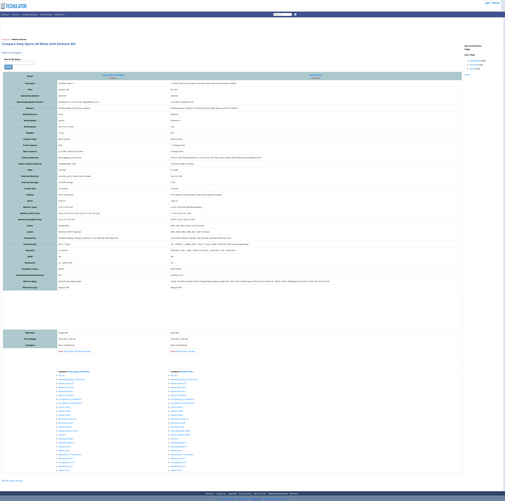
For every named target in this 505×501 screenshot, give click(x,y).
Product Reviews (29, 14)
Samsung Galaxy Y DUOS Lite (71, 379)
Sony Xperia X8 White (113, 75)
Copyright (232, 493)
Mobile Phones (16, 480)
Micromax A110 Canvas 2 (70, 454)
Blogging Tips (256, 498)
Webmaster (475, 60)
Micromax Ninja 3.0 (67, 419)
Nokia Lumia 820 (66, 395)
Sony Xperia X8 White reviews (76, 351)
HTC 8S (61, 375)
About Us (210, 493)
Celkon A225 (64, 470)
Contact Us (221, 493)
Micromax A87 (65, 426)
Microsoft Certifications (275, 498)
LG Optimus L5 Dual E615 (70, 399)
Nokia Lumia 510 (66, 383)
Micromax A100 (65, 423)
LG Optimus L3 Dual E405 (70, 403)
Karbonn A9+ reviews (185, 351)
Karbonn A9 (63, 450)
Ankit (472, 68)
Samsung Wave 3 (66, 442)
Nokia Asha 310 (65, 458)
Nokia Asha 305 (65, 391)
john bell (474, 64)
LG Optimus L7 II (66, 462)
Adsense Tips (242, 498)
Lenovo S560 (64, 415)
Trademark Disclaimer (278, 493)
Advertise (293, 493)
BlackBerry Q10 (65, 466)
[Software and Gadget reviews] (14, 9)
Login (487, 2)
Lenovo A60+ (64, 407)
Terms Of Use (260, 493)
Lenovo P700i (64, 411)
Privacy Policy (245, 493)
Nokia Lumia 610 (66, 387)
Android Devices (226, 498)
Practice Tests (46, 14)
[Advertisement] (232, 27)
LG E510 (62, 434)
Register (496, 2)
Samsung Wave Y (66, 438)
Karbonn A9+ (315, 75)
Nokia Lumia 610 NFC (68, 430)
